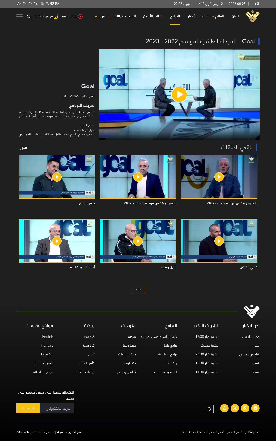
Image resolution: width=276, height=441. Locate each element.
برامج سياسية (167, 354)
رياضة (89, 325)
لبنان (235, 16)
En (25, 4)
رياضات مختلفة (84, 372)
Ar (19, 4)
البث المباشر (69, 16)
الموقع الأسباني (216, 432)
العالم (219, 16)
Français (47, 345)
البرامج (175, 16)
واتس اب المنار (43, 363)
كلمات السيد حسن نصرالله (159, 336)
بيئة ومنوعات (127, 354)
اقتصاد (255, 372)
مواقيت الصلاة (44, 16)
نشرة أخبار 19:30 (206, 336)
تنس (91, 354)
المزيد (102, 16)
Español (47, 354)
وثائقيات (171, 363)
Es (35, 4)
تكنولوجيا (130, 363)
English (47, 336)
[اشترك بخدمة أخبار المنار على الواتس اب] (245, 408)
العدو (256, 363)
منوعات (128, 325)
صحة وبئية (129, 345)
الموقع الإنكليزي (252, 432)
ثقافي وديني (126, 372)
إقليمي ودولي (249, 354)
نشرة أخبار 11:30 (206, 372)
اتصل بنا (186, 432)
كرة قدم (88, 336)
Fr (30, 4)
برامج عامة (170, 345)
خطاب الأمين (153, 16)
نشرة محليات (209, 345)
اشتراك (28, 408)
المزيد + (138, 289)
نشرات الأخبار (198, 16)
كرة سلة (88, 345)
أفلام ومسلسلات (164, 372)
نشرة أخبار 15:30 (206, 363)
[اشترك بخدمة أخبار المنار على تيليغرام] (255, 408)
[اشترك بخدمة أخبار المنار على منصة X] (235, 408)
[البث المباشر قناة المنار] (224, 408)
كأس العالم (86, 363)
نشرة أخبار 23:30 (206, 354)
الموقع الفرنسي (234, 432)
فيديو (132, 336)
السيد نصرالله (125, 16)
